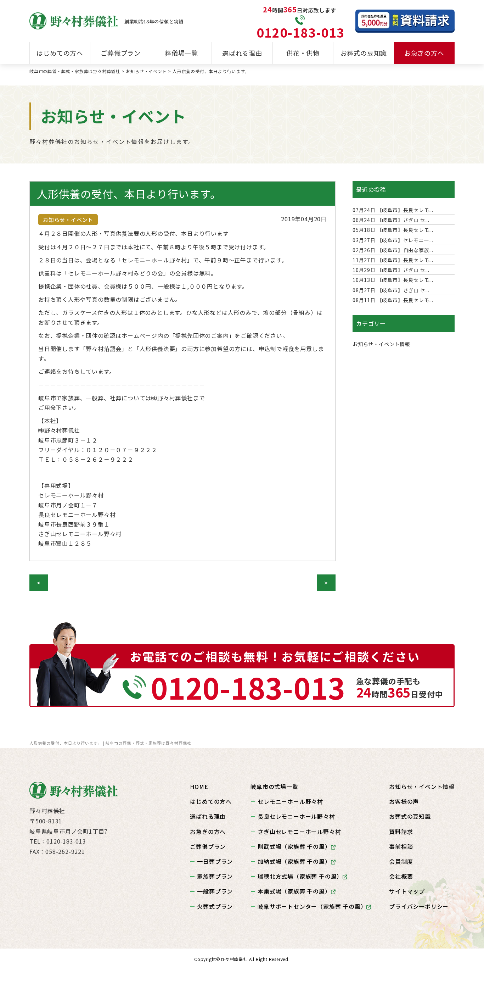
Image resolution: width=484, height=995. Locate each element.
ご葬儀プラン (121, 52)
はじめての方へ (59, 52)
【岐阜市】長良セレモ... (393, 209)
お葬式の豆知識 (364, 52)
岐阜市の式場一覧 (274, 786)
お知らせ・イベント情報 (381, 344)
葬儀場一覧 (181, 52)
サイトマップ (407, 891)
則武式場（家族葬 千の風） (294, 846)
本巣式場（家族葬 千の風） (294, 891)
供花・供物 (303, 52)
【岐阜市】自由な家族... (393, 250)
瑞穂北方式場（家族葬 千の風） (300, 876)
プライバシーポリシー (419, 906)
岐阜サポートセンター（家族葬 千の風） (312, 906)
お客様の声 (404, 801)
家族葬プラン (215, 876)
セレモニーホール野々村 (290, 801)
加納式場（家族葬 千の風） (294, 861)
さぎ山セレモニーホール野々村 (299, 831)
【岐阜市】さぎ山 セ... (391, 219)
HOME (199, 786)
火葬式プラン (215, 906)
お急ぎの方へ (424, 52)
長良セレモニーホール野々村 (296, 816)
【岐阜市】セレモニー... (393, 240)
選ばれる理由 (242, 52)
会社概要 (401, 876)
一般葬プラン (215, 891)
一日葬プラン (215, 861)
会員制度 (401, 861)
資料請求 (401, 831)
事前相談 (401, 846)
